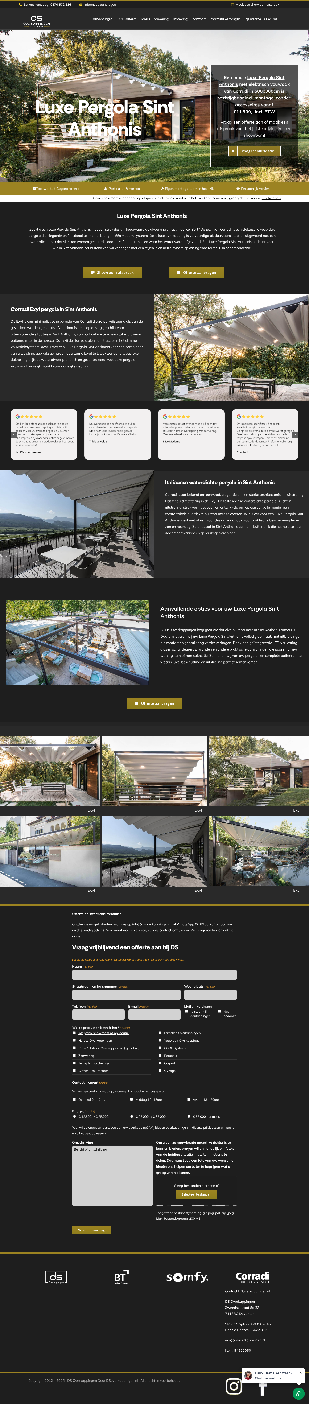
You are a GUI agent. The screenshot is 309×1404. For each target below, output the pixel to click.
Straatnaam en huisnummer (100, 986)
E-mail (139, 1006)
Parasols (170, 1056)
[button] (14, 435)
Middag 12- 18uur (149, 1100)
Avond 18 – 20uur (206, 1100)
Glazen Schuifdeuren (93, 1071)
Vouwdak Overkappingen (182, 1040)
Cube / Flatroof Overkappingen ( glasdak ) (108, 1048)
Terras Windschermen (94, 1063)
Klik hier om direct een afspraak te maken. (207, 198)
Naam (82, 966)
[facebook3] (234, 1379)
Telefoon (84, 1006)
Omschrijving (82, 1142)
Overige (170, 1071)
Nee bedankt (230, 1013)
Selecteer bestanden (196, 1194)
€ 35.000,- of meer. (206, 1117)
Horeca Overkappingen (95, 1040)
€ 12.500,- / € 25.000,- (94, 1117)
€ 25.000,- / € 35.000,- (151, 1117)
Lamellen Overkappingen (182, 1033)
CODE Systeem (175, 1048)
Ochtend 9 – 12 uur (92, 1100)
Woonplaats (199, 986)
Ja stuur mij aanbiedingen (200, 1013)
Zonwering (86, 1056)
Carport (169, 1063)
